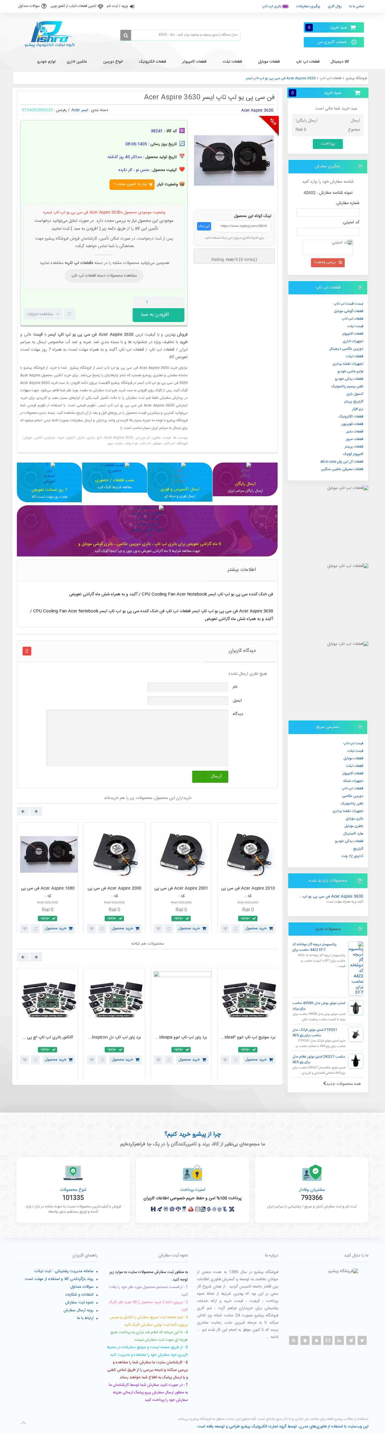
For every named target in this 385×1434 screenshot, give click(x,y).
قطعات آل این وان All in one (341, 462)
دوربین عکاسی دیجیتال (346, 349)
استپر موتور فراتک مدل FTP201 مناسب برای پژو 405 (314, 1032)
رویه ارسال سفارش (78, 1310)
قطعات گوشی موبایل (348, 311)
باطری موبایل (353, 826)
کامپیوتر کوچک (353, 454)
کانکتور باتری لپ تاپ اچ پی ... (47, 1037)
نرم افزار (357, 409)
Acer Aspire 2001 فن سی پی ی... (181, 892)
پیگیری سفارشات (308, 6)
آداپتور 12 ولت (352, 856)
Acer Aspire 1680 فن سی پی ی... (48, 892)
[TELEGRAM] (350, 1340)
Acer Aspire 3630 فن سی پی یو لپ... (331, 896)
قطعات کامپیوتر (352, 773)
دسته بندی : (98, 110)
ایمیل (237, 700)
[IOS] (305, 1340)
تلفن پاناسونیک (352, 804)
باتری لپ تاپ (272, 6)
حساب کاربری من (332, 42)
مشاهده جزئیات (40, 314)
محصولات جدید (328, 929)
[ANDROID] (316, 1340)
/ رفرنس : (62, 110)
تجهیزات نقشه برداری (348, 364)
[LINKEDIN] (339, 1340)
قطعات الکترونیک (351, 416)
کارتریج (358, 849)
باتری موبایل (354, 819)
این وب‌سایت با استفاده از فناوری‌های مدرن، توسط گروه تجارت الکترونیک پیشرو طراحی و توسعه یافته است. (282, 1426)
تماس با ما (356, 6)
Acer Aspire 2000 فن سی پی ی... (114, 892)
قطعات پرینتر (354, 447)
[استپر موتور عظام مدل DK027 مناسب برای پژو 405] (355, 1061)
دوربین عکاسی (352, 796)
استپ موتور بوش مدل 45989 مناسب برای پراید (318, 1005)
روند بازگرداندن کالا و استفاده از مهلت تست (59, 1279)
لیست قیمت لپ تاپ (348, 304)
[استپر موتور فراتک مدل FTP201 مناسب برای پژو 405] (355, 1034)
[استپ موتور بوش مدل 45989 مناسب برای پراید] (355, 1007)
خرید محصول (55, 928)
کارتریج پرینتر (353, 401)
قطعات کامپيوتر (352, 334)
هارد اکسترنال (353, 834)
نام (235, 687)
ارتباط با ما (85, 1318)
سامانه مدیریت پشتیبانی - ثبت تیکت (64, 1271)
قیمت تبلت (355, 326)
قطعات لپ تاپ (330, 78)
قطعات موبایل (353, 758)
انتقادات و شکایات (79, 1294)
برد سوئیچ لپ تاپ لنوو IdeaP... (248, 1037)
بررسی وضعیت (325, 262)
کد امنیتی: (350, 222)
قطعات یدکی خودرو (349, 379)
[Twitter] (362, 1340)
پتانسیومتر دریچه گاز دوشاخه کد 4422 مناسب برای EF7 (314, 947)
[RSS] (293, 1340)
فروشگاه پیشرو (356, 78)
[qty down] (167, 302)
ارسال (216, 776)
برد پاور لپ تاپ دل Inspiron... (114, 1037)
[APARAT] (327, 1340)
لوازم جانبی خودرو (350, 371)
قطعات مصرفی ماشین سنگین (342, 469)
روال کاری (335, 6)
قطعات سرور (354, 439)
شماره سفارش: (347, 203)
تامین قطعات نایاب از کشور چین (73, 6)
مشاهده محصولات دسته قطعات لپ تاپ (104, 275)
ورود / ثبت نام (117, 6)
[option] (47, 879)
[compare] (69, 314)
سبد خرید (327, 27)
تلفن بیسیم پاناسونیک (347, 386)
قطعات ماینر (354, 432)
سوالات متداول (29, 6)
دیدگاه (238, 714)
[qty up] (178, 302)
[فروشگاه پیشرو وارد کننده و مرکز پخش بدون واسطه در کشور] (52, 34)
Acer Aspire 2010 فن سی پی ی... (248, 892)
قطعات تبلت (354, 356)
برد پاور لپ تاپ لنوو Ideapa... (181, 1037)
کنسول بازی (354, 394)
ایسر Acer (79, 110)
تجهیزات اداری (353, 341)
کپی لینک (204, 226)
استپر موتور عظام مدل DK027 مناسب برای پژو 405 (318, 1059)
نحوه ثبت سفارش (79, 1302)
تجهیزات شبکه (353, 781)
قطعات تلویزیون (352, 424)
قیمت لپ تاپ (353, 743)
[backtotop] (23, 1423)
